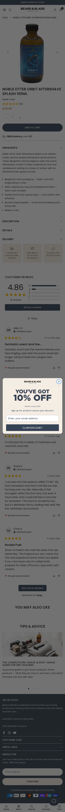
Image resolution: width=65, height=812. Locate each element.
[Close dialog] (59, 381)
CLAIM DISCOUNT (33, 428)
